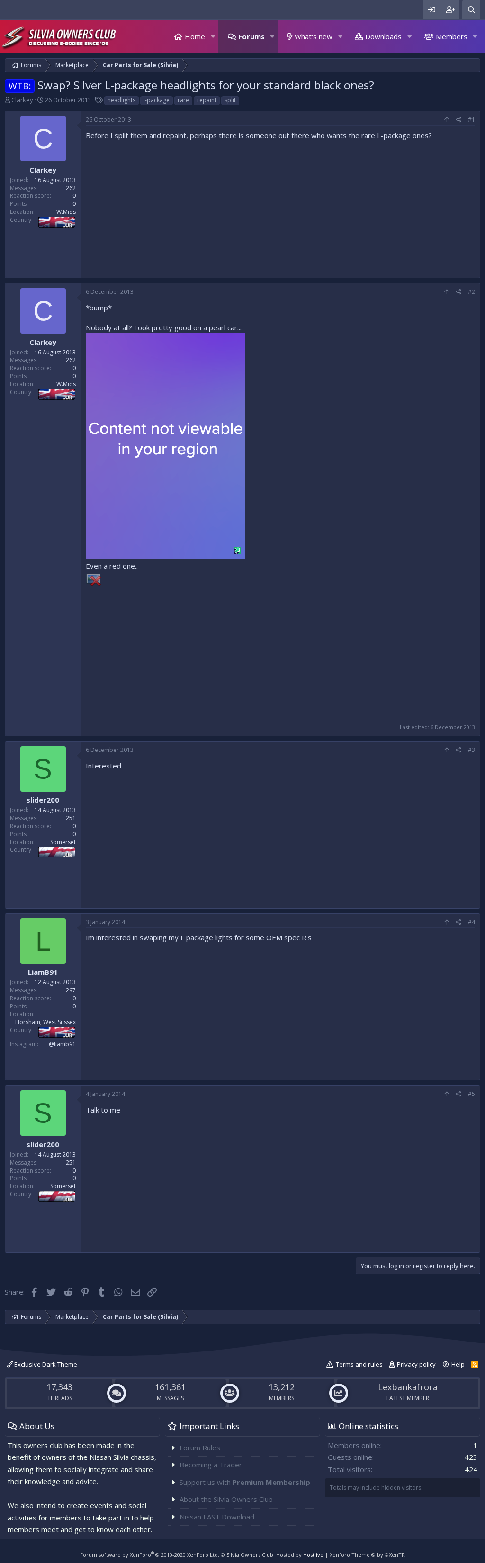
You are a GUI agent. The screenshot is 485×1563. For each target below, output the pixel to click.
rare (183, 100)
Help (458, 1364)
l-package (157, 100)
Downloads (383, 36)
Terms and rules (359, 1364)
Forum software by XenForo (149, 1554)
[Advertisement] (280, 207)
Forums (251, 36)
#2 (471, 292)
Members (451, 36)
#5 (471, 1094)
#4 (471, 922)
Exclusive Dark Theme (45, 1364)
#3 (471, 750)
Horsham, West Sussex (45, 1022)
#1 (471, 119)
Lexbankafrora (408, 1387)
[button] (212, 36)
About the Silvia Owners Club (226, 1499)
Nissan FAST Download (217, 1516)
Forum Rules (200, 1447)
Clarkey (22, 100)
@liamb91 (62, 1044)
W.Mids (66, 212)
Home (195, 36)
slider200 (43, 799)
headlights (121, 100)
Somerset (63, 842)
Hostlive (313, 1554)
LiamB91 (43, 972)
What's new (313, 36)
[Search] (471, 9)
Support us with (245, 1482)
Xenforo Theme (367, 1554)
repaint (206, 100)
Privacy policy (416, 1364)
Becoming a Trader (211, 1464)
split (230, 100)
